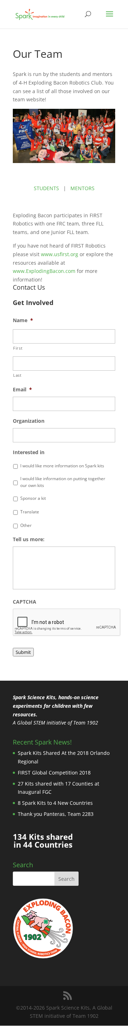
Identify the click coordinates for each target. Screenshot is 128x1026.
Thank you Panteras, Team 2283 (56, 814)
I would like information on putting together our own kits (62, 482)
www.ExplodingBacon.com (44, 271)
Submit (23, 652)
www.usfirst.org (59, 254)
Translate (29, 512)
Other (26, 525)
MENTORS (82, 188)
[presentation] (67, 622)
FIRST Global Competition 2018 (54, 772)
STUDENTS (46, 188)
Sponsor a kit (33, 498)
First (17, 348)
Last (17, 375)
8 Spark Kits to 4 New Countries (55, 802)
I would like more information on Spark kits (62, 466)
